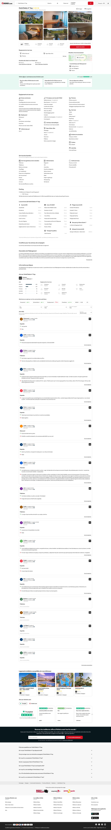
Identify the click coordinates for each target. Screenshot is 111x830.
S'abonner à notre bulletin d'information (14, 807)
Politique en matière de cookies (42, 827)
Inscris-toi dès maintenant (74, 737)
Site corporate (94, 804)
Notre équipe (8, 802)
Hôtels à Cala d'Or (57, 807)
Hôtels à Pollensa (57, 810)
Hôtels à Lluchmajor (58, 813)
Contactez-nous (94, 802)
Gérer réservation (9, 804)
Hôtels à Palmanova (58, 804)
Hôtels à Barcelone (77, 802)
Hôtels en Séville (76, 807)
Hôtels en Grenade (77, 813)
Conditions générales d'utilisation (12, 827)
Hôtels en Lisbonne (77, 804)
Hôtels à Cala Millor (57, 802)
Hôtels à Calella (37, 804)
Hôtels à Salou (36, 802)
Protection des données (27, 827)
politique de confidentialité (68, 740)
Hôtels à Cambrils (37, 807)
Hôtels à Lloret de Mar (38, 810)
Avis (6, 810)
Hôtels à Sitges (36, 813)
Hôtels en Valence (77, 810)
